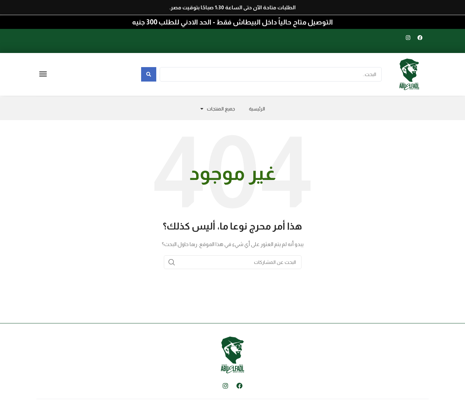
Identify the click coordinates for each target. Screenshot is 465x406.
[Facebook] (420, 37)
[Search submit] (148, 74)
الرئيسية (257, 108)
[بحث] (172, 262)
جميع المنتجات (221, 108)
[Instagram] (408, 37)
